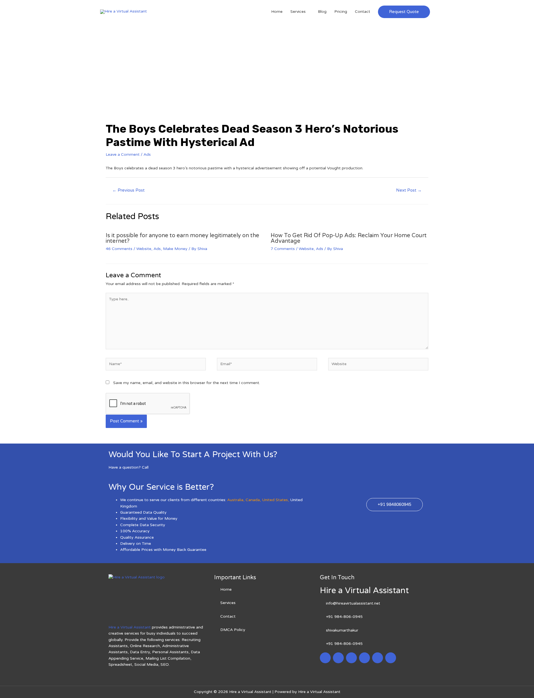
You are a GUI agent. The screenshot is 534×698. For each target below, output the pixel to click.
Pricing (340, 11)
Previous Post (128, 190)
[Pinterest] (377, 657)
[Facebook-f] (325, 657)
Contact (362, 11)
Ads (147, 154)
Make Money (175, 248)
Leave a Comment (123, 154)
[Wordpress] (364, 657)
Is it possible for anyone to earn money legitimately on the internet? (182, 238)
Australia (235, 499)
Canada (253, 499)
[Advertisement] (267, 65)
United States (275, 499)
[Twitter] (338, 657)
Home (277, 11)
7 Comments (283, 248)
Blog (322, 11)
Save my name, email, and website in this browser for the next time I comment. (186, 382)
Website (143, 248)
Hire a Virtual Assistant (129, 627)
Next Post (409, 190)
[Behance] (390, 657)
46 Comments (119, 248)
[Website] (378, 365)
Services (298, 11)
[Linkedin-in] (351, 657)
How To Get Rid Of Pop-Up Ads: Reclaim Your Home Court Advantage (349, 238)
